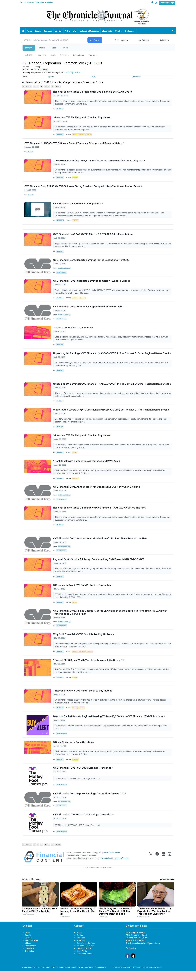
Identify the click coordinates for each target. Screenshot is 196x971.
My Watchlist (143, 40)
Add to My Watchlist (72, 73)
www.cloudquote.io (112, 852)
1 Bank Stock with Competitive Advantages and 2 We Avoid (86, 461)
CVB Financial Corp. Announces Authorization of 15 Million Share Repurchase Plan (100, 538)
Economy (75, 478)
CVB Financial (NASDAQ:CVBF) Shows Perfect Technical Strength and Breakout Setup (74, 143)
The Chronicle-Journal (43, 967)
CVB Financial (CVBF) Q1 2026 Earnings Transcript (83, 767)
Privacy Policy (105, 858)
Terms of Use (89, 967)
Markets (28, 47)
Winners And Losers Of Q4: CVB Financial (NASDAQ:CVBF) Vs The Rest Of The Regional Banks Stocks (111, 409)
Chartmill (30, 152)
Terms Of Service (122, 858)
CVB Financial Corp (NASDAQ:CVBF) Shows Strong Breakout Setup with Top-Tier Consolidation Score (83, 186)
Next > (57, 86)
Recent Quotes (121, 40)
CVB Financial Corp (64, 268)
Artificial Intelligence (78, 134)
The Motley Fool (62, 733)
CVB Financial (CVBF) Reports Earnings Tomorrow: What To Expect (91, 280)
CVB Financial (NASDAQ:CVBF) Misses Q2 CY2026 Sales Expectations (93, 234)
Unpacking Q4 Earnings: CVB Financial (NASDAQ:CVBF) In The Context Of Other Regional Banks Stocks (112, 353)
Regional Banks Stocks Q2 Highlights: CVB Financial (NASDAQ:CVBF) (92, 91)
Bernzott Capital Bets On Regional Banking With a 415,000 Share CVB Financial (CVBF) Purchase (109, 716)
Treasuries (92, 55)
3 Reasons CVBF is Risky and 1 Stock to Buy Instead (82, 117)
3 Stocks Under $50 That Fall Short (73, 327)
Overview (42, 55)
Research (137, 76)
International (78, 55)
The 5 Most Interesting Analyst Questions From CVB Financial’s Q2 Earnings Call (99, 160)
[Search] (173, 31)
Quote (51, 76)
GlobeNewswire (61, 272)
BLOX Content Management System (135, 967)
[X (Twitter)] (151, 857)
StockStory (60, 109)
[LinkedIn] (163, 857)
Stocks (42, 47)
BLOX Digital (156, 967)
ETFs (54, 47)
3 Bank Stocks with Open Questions (73, 742)
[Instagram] (169, 857)
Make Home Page (167, 2)
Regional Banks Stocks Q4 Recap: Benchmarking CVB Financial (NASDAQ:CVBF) (98, 559)
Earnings (75, 177)
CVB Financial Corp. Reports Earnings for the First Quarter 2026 (89, 793)
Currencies (64, 55)
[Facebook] (157, 857)
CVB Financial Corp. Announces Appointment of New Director (88, 306)
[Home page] (98, 16)
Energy (74, 677)
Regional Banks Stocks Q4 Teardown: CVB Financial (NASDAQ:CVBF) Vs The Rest (99, 507)
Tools (65, 47)
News (53, 55)
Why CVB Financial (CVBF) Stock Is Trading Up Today (83, 634)
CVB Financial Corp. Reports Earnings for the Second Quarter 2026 (91, 260)
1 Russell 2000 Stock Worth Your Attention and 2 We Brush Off (88, 660)
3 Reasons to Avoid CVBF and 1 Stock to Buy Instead (82, 585)
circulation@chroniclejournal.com (146, 943)
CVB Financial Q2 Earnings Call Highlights (78, 203)
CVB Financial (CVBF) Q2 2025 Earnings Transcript (83, 814)
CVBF (97, 63)
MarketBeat (60, 220)
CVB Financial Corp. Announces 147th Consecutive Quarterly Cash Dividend (96, 486)
